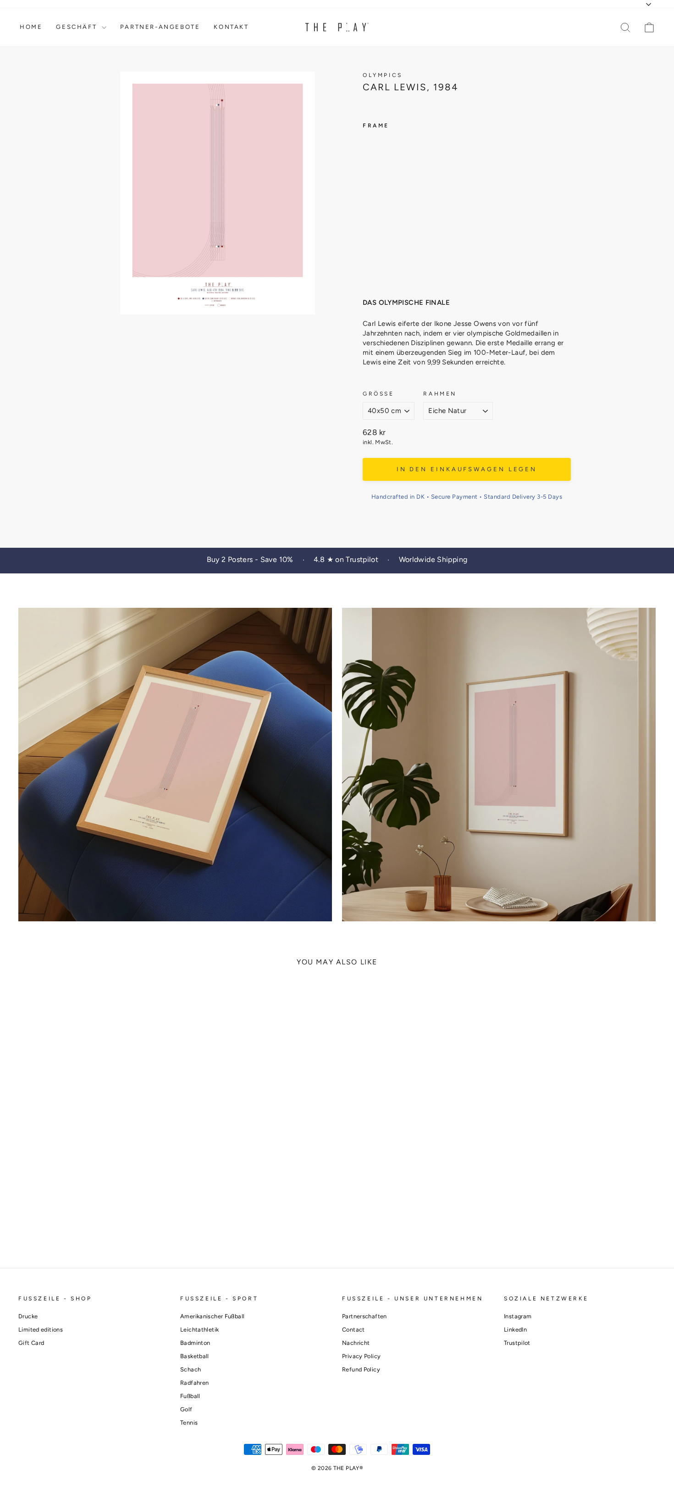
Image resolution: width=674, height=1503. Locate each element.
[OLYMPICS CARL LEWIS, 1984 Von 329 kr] (380, 207)
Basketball (194, 1356)
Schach (190, 1369)
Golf (186, 1409)
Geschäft (77, 26)
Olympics (383, 75)
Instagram (517, 1316)
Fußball (190, 1396)
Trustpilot (517, 1342)
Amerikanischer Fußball (212, 1316)
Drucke (28, 1316)
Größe (378, 394)
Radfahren (194, 1382)
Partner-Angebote (160, 26)
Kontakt (231, 26)
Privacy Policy (361, 1356)
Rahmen (440, 394)
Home (31, 26)
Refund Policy (361, 1369)
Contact (353, 1329)
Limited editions (40, 1329)
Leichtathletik (199, 1329)
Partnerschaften (364, 1316)
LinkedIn (515, 1329)
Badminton (195, 1342)
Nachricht (356, 1342)
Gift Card (31, 1342)
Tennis (189, 1422)
